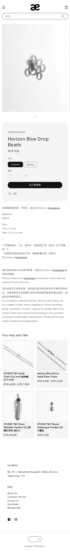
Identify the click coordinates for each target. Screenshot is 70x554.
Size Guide (12, 504)
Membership (14, 507)
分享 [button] (15, 193)
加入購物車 (35, 184)
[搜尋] (63, 16)
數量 (10, 170)
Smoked (15, 164)
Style (10, 158)
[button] (3, 7)
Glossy (30, 164)
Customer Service (16, 496)
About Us (12, 493)
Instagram (54, 207)
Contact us (13, 500)
